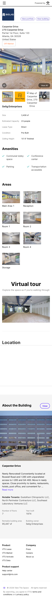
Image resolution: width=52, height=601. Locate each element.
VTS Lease (6, 549)
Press (28, 549)
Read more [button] (7, 489)
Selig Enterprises (34, 524)
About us (30, 556)
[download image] (4, 85)
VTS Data (6, 560)
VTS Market (7, 553)
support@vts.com (10, 574)
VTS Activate (7, 556)
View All (44, 85)
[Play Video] (26, 309)
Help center (7, 570)
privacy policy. (23, 594)
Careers (29, 553)
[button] (26, 69)
